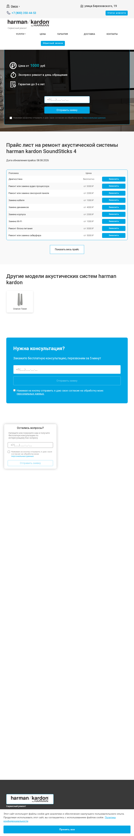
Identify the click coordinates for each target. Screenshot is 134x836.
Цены (43, 34)
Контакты (112, 34)
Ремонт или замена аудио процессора (29, 186)
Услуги (20, 34)
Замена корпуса (17, 214)
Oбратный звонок (53, 43)
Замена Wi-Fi (15, 221)
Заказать (114, 179)
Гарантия (62, 34)
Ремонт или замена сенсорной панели (29, 193)
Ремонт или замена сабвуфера (25, 235)
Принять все (67, 829)
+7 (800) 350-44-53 (24, 13)
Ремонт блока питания (20, 228)
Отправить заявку (67, 110)
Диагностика (15, 179)
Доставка (89, 34)
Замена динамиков (19, 207)
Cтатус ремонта (116, 13)
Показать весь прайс (67, 249)
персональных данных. (94, 118)
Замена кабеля (16, 200)
